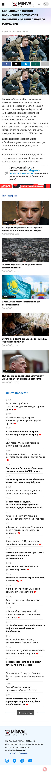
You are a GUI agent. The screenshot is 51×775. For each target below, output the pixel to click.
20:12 (9, 669)
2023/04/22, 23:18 (11, 345)
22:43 (9, 523)
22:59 (9, 512)
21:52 (9, 563)
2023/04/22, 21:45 (11, 382)
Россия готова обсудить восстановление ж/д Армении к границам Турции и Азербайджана (24, 505)
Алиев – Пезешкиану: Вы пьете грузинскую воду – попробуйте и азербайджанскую (23, 701)
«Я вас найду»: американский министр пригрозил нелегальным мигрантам (23, 614)
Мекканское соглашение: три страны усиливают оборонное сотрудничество (25, 555)
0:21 (8, 439)
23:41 (9, 476)
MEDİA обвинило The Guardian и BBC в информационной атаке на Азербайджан (25, 628)
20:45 (9, 647)
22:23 (9, 538)
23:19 (9, 487)
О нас (13, 753)
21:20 (9, 608)
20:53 (9, 636)
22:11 (9, 549)
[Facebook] (22, 761)
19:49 (9, 695)
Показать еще (25, 713)
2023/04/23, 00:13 (11, 271)
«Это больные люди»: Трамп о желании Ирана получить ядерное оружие (23, 420)
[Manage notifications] (45, 769)
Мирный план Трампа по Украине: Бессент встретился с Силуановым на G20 (25, 676)
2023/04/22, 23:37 (11, 308)
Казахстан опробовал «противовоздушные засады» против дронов (25, 406)
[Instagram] (7, 761)
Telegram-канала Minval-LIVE (25, 172)
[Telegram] (14, 761)
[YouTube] (30, 761)
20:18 (9, 658)
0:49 (9, 414)
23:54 (9, 465)
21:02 (9, 622)
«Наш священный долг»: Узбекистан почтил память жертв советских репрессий (24, 530)
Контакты (22, 753)
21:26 (9, 596)
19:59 (9, 684)
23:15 (9, 498)
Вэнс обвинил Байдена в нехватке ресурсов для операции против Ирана (25, 455)
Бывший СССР (9, 222)
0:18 (9, 450)
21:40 (9, 585)
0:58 (9, 400)
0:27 (8, 428)
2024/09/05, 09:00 (11, 234)
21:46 (9, 574)
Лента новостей (17, 393)
